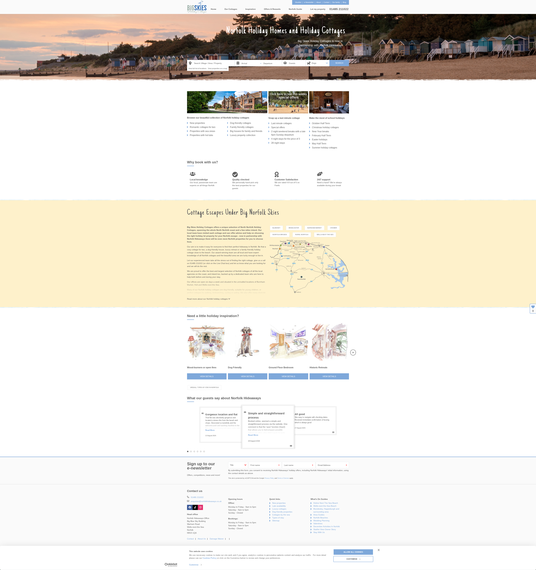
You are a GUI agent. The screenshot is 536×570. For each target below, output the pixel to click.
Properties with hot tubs (201, 135)
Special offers (278, 127)
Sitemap (275, 520)
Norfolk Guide (295, 9)
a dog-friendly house (215, 249)
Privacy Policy (269, 478)
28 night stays (278, 143)
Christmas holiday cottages (325, 127)
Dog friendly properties (282, 512)
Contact (190, 539)
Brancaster (294, 228)
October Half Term (321, 123)
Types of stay (278, 518)
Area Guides (318, 515)
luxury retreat (231, 249)
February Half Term (321, 135)
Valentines (317, 523)
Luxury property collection (242, 135)
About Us (202, 539)
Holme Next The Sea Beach (325, 503)
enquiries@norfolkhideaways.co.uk (206, 501)
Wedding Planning (321, 520)
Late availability (279, 506)
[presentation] (353, 353)
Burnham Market (314, 228)
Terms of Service (283, 478)
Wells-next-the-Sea (325, 234)
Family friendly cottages (241, 127)
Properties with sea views (202, 131)
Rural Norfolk (301, 234)
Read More (210, 434)
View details (206, 376)
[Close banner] (379, 550)
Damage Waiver (217, 539)
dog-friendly (228, 290)
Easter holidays (319, 139)
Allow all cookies (353, 552)
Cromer (333, 228)
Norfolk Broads (279, 234)
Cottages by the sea (281, 515)
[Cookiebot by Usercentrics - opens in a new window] (171, 565)
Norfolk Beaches (320, 518)
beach (207, 252)
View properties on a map (217, 69)
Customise (193, 565)
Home (213, 9)
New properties (197, 123)
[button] (187, 451)
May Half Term (319, 143)
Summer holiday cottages (324, 147)
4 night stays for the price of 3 (285, 139)
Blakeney (276, 228)
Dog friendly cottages (240, 123)
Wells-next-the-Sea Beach (324, 506)
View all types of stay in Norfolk (204, 387)
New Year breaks (320, 131)
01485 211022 (339, 9)
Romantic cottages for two (202, 127)
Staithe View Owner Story (324, 529)
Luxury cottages (279, 509)
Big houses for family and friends (246, 131)
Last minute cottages (281, 123)
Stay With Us (319, 532)
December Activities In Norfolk (326, 526)
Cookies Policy (209, 558)
